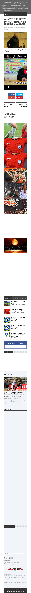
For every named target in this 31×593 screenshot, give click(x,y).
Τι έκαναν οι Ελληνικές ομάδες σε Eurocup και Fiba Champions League (14, 393)
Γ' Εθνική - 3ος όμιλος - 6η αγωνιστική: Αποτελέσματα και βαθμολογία (18, 334)
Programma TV (6, 553)
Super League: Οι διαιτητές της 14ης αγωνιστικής (18, 310)
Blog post (7, 106)
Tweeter (20, 94)
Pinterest (20, 97)
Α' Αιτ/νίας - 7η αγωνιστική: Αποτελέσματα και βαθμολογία (18, 326)
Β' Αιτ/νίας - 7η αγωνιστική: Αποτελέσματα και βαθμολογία (18, 319)
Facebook (12, 94)
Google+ (12, 97)
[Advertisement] (15, 226)
